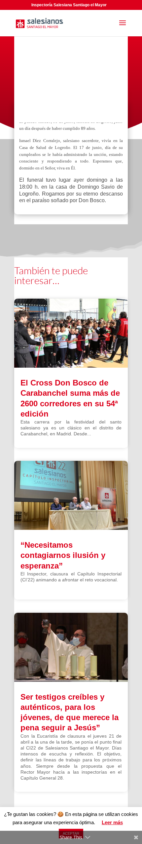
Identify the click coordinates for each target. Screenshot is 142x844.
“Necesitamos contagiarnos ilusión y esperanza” (62, 555)
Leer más (112, 822)
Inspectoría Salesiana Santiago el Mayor (69, 5)
